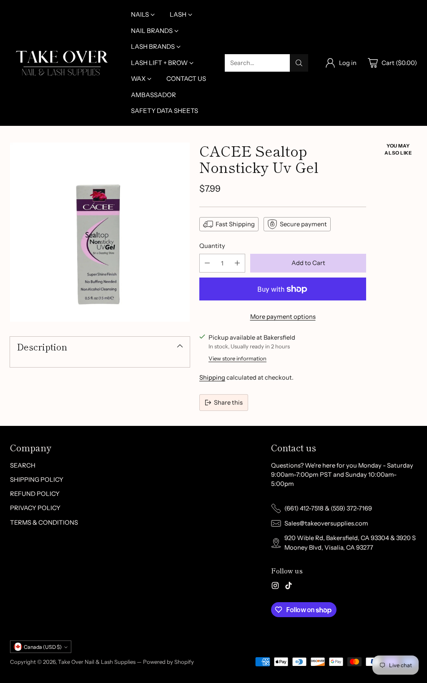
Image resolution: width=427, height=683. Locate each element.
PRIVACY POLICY (35, 508)
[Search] (299, 63)
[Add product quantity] (237, 263)
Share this (228, 402)
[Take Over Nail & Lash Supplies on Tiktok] (289, 586)
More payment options (283, 316)
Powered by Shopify (168, 661)
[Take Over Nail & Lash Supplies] (62, 63)
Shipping (212, 377)
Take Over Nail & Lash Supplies (97, 661)
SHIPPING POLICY (36, 479)
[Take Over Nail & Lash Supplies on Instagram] (275, 586)
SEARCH (22, 465)
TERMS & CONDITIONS (44, 522)
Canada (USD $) (43, 647)
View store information (237, 358)
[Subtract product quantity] (207, 263)
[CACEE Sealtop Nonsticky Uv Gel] (100, 232)
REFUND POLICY (35, 494)
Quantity (212, 246)
